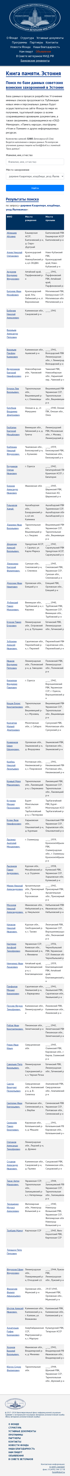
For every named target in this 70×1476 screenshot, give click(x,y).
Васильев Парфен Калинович (12, 353)
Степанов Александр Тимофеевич (13, 1145)
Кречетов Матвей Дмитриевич (13, 726)
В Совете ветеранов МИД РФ (35, 56)
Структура (27, 38)
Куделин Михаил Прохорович (13, 804)
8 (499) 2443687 (57, 1467)
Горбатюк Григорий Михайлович (13, 431)
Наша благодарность (46, 47)
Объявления (43, 51)
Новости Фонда (20, 47)
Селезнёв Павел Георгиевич (13, 1126)
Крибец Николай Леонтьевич (13, 765)
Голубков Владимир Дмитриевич (13, 411)
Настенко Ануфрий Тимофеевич (13, 947)
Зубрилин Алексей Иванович (12, 645)
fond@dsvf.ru (58, 1472)
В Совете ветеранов (20, 1459)
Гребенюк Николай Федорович (13, 450)
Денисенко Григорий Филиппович (13, 567)
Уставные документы (50, 38)
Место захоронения (17, 169)
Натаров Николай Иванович (12, 928)
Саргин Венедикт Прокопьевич (14, 1087)
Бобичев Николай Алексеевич (13, 314)
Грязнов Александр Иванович (12, 489)
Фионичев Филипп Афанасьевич (14, 1292)
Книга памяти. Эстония (33, 73)
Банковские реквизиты (35, 60)
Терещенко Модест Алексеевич (13, 1207)
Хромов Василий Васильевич (13, 1351)
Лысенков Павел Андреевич (13, 870)
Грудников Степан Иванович (12, 470)
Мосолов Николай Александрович (15, 908)
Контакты (52, 42)
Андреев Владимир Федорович (13, 275)
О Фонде (12, 38)
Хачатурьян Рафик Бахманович (13, 1331)
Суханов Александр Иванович (12, 1165)
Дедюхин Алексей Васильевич (13, 548)
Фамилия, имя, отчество (19, 155)
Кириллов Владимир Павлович (12, 684)
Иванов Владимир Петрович (12, 664)
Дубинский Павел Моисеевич (13, 606)
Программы (19, 42)
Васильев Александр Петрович (12, 334)
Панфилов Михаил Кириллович (13, 990)
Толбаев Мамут (15, 1230)
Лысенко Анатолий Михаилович (13, 843)
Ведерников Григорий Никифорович (14, 372)
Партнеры (36, 42)
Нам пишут (26, 51)
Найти (35, 188)
